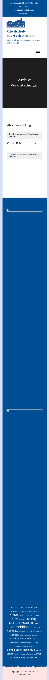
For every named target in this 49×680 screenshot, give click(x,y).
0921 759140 (24, 6)
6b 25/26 (29, 615)
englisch (14, 635)
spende (38, 650)
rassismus (18, 646)
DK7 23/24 (12, 631)
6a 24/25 (29, 611)
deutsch (36, 623)
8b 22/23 (16, 619)
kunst (21, 638)
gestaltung (27, 635)
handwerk (35, 635)
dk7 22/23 (37, 627)
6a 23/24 (23, 612)
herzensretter (12, 639)
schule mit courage (28, 646)
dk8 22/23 (22, 631)
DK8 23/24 (30, 631)
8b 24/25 (23, 619)
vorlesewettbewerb (26, 654)
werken (37, 654)
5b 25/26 (34, 608)
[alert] (24, 135)
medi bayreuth (36, 639)
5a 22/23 (15, 607)
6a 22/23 (14, 611)
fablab (21, 635)
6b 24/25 (22, 615)
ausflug (32, 619)
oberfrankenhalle (25, 642)
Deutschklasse (21, 627)
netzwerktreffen (14, 642)
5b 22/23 (25, 607)
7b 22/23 (36, 615)
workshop (32, 657)
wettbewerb (16, 657)
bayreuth (27, 623)
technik (16, 654)
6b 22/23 (14, 615)
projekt (35, 642)
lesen (28, 638)
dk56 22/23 (38, 631)
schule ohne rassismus (21, 649)
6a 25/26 (36, 611)
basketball (14, 623)
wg (24, 658)
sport (10, 653)
